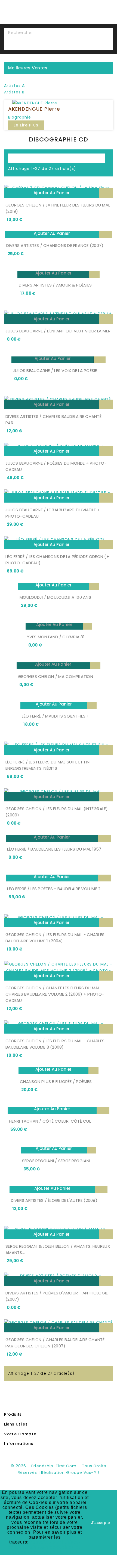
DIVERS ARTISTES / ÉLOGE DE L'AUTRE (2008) (54, 1200)
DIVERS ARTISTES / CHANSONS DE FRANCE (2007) (55, 245)
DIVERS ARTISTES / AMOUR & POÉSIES (55, 285)
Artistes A (14, 85)
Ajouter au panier (51, 193)
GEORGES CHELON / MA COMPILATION (55, 676)
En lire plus (26, 125)
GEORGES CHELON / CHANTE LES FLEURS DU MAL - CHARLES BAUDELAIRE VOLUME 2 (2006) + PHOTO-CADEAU (54, 994)
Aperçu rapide (106, 193)
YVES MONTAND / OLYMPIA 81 (56, 637)
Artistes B (14, 92)
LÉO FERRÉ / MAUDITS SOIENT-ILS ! (55, 716)
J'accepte (100, 1522)
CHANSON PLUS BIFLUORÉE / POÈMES (56, 1081)
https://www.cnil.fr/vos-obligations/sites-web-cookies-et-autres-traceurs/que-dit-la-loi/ (45, 1547)
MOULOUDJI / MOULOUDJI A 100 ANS (55, 597)
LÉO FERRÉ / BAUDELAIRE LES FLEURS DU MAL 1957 (54, 849)
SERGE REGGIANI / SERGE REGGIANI (56, 1161)
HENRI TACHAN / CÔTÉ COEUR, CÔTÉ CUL (50, 1121)
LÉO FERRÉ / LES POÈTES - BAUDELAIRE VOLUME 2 (53, 889)
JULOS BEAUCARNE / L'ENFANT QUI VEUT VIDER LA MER (57, 331)
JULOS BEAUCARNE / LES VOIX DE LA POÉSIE (55, 370)
